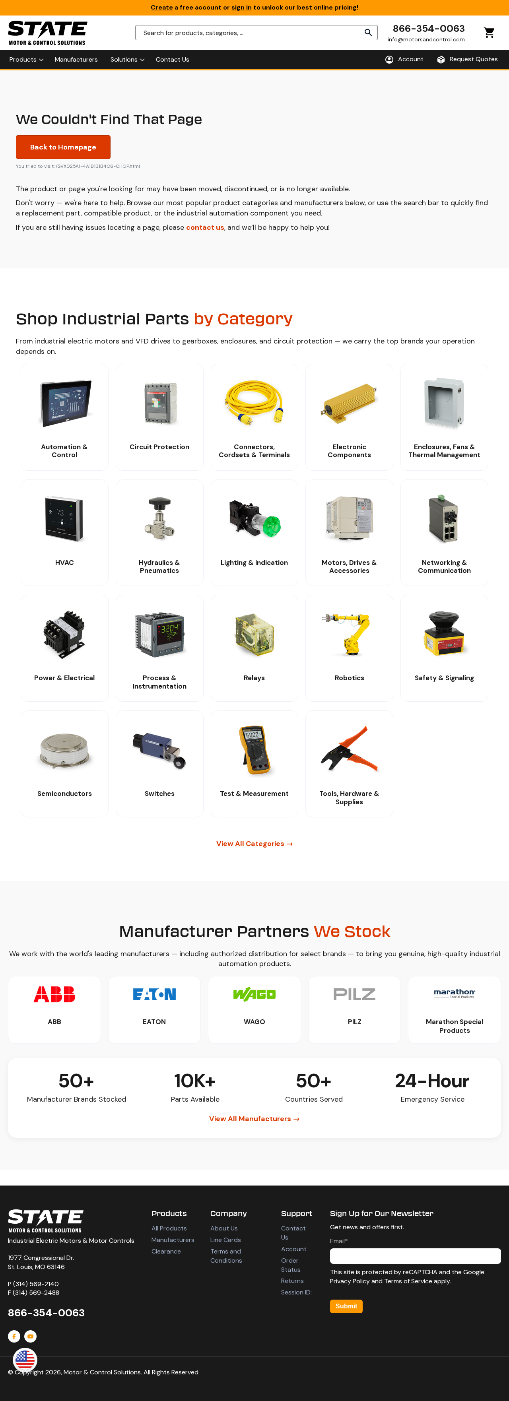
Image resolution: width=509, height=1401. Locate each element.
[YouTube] (30, 1336)
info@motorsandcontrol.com (426, 39)
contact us (205, 227)
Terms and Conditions (226, 1256)
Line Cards (225, 1240)
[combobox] (256, 32)
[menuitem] (26, 59)
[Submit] (368, 32)
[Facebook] (14, 1336)
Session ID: (296, 1292)
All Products (169, 1228)
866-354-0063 (429, 28)
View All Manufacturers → (254, 1119)
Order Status (291, 1265)
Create (162, 7)
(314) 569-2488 (36, 1292)
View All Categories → (254, 843)
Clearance (166, 1251)
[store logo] (47, 33)
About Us (224, 1228)
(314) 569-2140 (36, 1284)
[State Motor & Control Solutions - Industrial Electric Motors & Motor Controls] (46, 1220)
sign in (241, 7)
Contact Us (293, 1233)
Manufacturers (173, 1240)
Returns (292, 1281)
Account (294, 1249)
